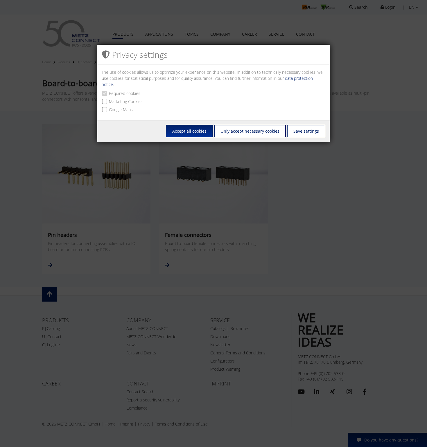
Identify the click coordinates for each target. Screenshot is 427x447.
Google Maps (121, 109)
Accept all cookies (189, 131)
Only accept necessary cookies (249, 131)
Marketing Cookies (126, 101)
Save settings (306, 131)
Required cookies (124, 93)
